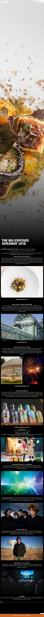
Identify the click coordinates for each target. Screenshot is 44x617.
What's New (11, 249)
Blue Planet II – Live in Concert (22, 563)
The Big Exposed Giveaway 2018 (15, 242)
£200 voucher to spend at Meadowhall (22, 304)
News (16, 249)
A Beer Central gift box (22, 390)
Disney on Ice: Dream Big (22, 433)
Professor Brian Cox (22, 529)
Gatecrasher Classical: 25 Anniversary (22, 464)
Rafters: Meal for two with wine (22, 256)
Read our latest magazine (22, 615)
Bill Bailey (22, 596)
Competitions (4, 249)
